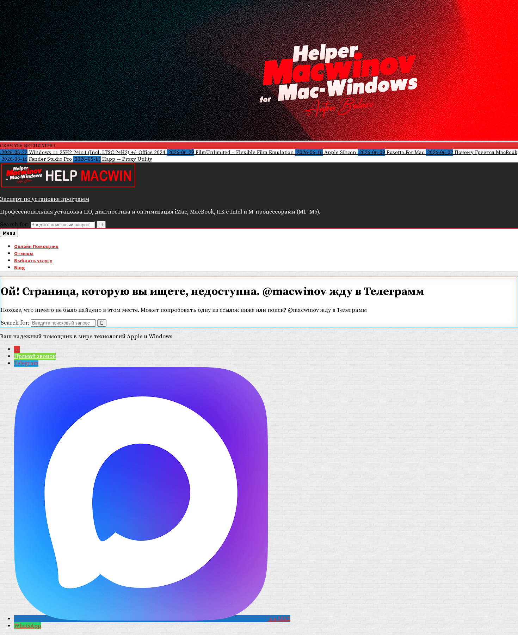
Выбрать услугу (33, 260)
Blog (19, 267)
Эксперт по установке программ (44, 199)
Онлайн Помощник (36, 246)
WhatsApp (27, 625)
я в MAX (279, 618)
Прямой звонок (35, 356)
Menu (9, 233)
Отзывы (23, 253)
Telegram (26, 363)
